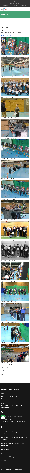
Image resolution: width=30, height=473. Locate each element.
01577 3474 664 (15, 3)
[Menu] (28, 9)
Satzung (3, 460)
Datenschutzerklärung (7, 457)
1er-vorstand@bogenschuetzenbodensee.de (15, 5)
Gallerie (3, 36)
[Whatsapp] (15, 1)
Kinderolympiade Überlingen (13, 416)
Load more (4, 365)
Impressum (4, 454)
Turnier (10, 36)
